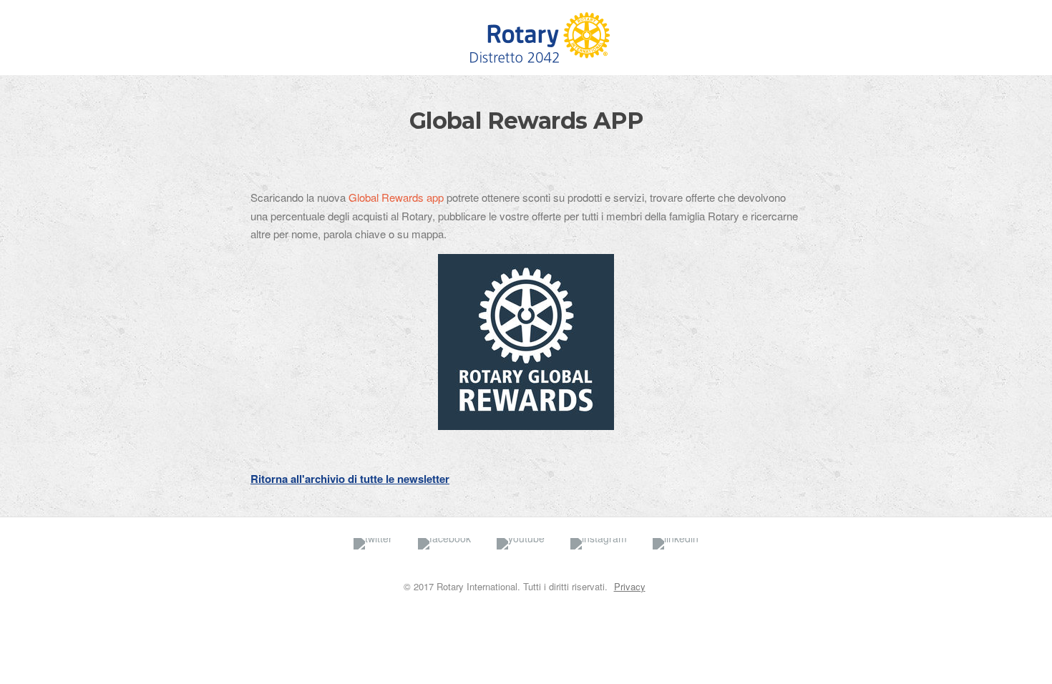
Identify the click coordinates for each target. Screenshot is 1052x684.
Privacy (630, 586)
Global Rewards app (396, 197)
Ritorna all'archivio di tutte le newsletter (349, 479)
